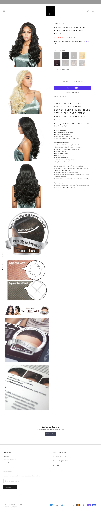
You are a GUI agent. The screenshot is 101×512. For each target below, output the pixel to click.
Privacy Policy (7, 463)
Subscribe (10, 487)
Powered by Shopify (11, 507)
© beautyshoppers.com (14, 504)
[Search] (93, 11)
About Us (6, 457)
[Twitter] (63, 96)
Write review (50, 434)
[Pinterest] (65, 96)
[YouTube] (58, 465)
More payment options (72, 92)
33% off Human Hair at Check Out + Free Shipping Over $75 (50, 1)
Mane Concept (59, 23)
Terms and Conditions (9, 460)
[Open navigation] (4, 11)
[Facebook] (60, 96)
